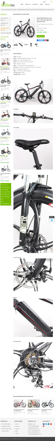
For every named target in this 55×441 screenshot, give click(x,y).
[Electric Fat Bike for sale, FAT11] (5, 48)
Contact (47, 4)
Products (35, 4)
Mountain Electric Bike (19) (5, 29)
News (41, 4)
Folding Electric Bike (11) (4, 24)
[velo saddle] (36, 43)
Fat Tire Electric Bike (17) (4, 19)
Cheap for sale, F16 (5, 119)
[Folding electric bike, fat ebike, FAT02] (5, 100)
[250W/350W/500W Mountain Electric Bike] (16, 43)
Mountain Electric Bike (10, 9)
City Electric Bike (5, 431)
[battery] (21, 43)
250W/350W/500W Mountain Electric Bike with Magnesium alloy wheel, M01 (35, 9)
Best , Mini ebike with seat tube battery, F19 (5, 68)
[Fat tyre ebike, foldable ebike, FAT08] (5, 83)
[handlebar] (26, 43)
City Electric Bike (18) (6, 33)
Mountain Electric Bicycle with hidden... (46, 410)
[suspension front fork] (31, 43)
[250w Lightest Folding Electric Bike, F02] (5, 135)
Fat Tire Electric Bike (6, 424)
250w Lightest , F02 (5, 138)
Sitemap (25, 439)
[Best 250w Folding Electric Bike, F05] (5, 153)
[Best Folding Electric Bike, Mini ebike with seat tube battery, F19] (5, 65)
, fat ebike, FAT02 (5, 102)
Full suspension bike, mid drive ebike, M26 (19, 410)
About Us (27, 4)
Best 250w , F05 (4, 156)
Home (21, 4)
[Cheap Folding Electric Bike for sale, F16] (5, 117)
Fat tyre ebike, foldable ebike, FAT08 (5, 85)
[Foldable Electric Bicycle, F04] (5, 172)
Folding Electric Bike (6, 426)
